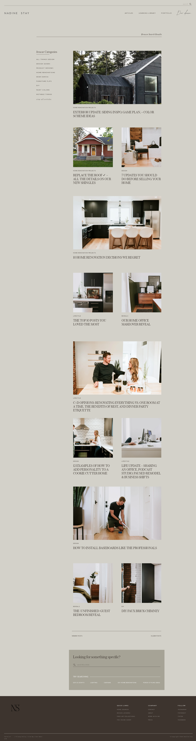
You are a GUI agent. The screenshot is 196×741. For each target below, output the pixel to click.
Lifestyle (77, 316)
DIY (123, 606)
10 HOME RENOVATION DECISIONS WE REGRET (106, 257)
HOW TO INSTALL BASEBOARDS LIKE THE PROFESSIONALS (115, 548)
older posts (156, 636)
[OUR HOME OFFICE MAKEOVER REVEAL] (141, 292)
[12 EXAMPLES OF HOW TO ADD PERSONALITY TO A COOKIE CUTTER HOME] (93, 438)
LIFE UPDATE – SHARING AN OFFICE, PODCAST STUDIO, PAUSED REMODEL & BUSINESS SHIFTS (141, 471)
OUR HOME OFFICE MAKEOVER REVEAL (136, 322)
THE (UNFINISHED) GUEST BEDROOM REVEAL (91, 613)
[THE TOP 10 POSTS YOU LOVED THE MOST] (93, 292)
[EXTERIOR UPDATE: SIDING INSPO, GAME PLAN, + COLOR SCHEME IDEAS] (117, 77)
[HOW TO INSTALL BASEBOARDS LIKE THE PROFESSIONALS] (117, 513)
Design (124, 171)
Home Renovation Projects (84, 107)
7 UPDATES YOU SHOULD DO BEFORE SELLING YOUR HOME (141, 179)
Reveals (125, 316)
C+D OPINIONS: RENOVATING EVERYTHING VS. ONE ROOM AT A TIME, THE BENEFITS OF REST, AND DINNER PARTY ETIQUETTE (116, 406)
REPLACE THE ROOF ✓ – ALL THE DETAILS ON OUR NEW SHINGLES (92, 179)
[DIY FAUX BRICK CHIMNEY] (141, 583)
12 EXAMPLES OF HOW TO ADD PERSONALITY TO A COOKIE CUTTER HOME (91, 469)
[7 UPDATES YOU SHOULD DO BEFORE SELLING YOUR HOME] (141, 147)
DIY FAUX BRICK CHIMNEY (140, 611)
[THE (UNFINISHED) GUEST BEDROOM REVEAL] (93, 583)
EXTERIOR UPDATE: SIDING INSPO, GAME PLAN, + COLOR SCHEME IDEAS (113, 114)
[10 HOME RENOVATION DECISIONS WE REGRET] (117, 222)
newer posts (77, 636)
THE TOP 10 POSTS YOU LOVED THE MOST (89, 322)
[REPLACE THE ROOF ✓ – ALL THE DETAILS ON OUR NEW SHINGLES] (93, 147)
